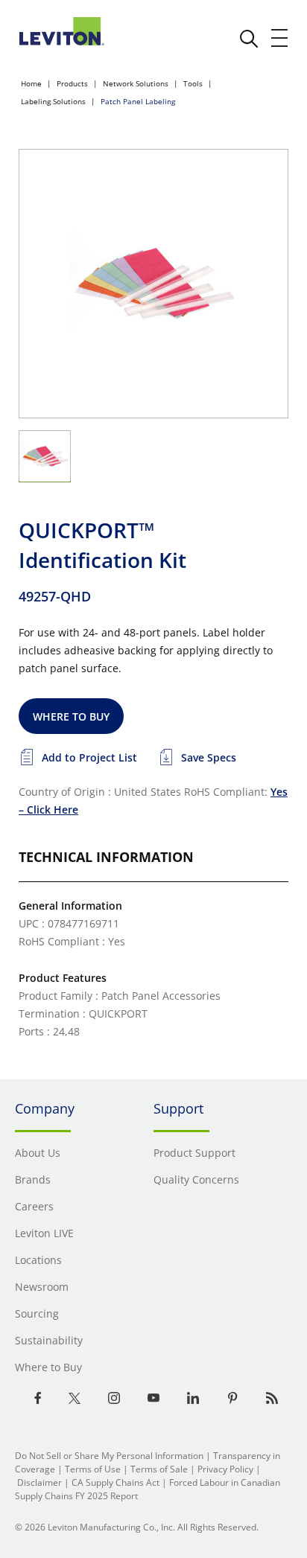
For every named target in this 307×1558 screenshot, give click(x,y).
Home (31, 83)
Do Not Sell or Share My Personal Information (109, 1455)
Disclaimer (39, 1482)
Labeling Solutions (53, 101)
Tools (193, 83)
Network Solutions (135, 83)
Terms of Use (93, 1469)
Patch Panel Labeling (138, 101)
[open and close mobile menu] (280, 38)
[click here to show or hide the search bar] (249, 39)
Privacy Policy (225, 1469)
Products (72, 83)
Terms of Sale (159, 1469)
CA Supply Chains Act (115, 1482)
